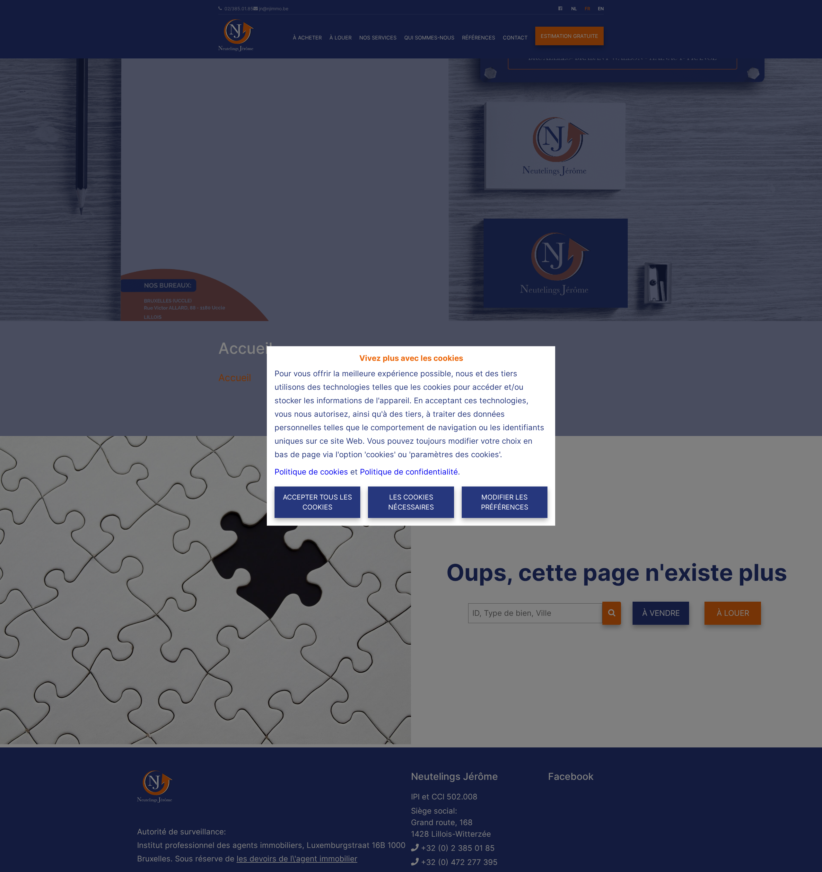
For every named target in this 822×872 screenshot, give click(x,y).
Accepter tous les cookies (317, 502)
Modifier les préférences (504, 502)
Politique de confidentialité (409, 471)
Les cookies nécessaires (411, 502)
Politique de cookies (311, 471)
